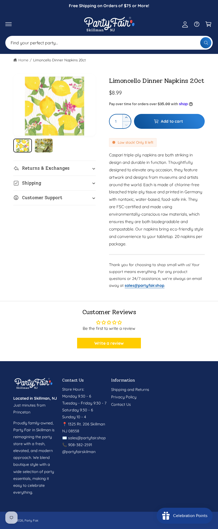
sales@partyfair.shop (86, 437)
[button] (8, 24)
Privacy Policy (123, 396)
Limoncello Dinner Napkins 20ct (59, 60)
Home (23, 60)
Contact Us (121, 404)
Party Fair (31, 520)
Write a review (109, 343)
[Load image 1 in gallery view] (22, 145)
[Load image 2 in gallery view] (44, 145)
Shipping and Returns (130, 389)
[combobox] (109, 43)
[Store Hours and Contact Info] (197, 24)
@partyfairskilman (78, 451)
